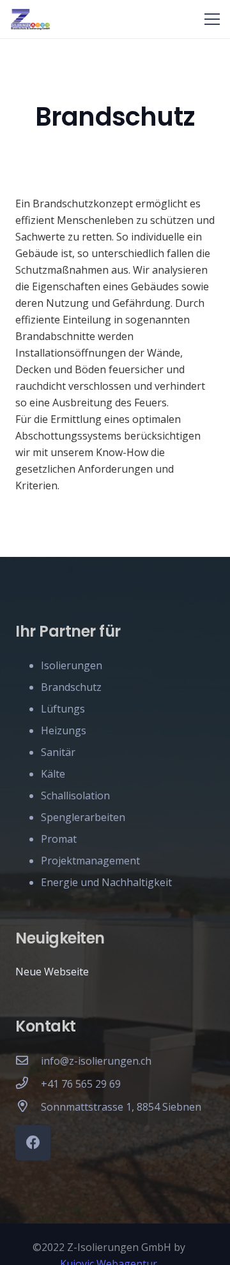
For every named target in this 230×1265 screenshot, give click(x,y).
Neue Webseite (52, 972)
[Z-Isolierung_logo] (30, 19)
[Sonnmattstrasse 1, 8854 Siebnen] (28, 1107)
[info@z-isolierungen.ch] (28, 1061)
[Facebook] (32, 1142)
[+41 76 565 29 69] (28, 1084)
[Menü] (212, 19)
